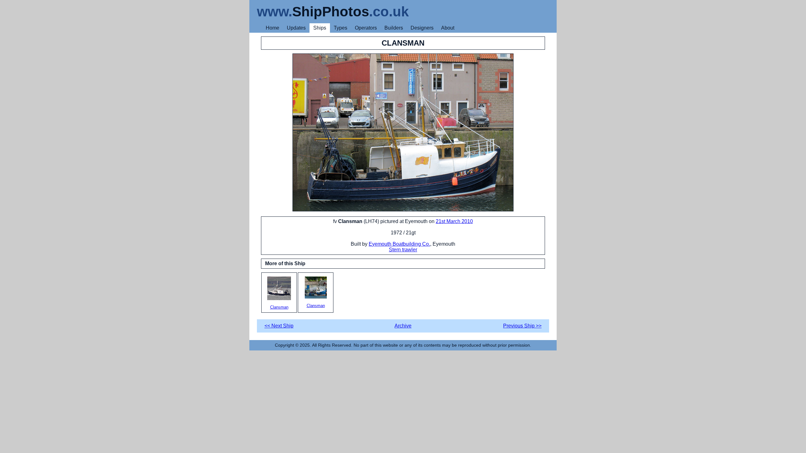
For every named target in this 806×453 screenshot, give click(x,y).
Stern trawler (403, 249)
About (447, 28)
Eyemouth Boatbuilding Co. (399, 244)
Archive (403, 325)
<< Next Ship (278, 325)
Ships (319, 28)
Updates (296, 28)
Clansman (279, 307)
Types (340, 28)
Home (272, 28)
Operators (366, 28)
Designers (422, 28)
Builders (393, 28)
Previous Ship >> (522, 325)
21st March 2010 (454, 221)
